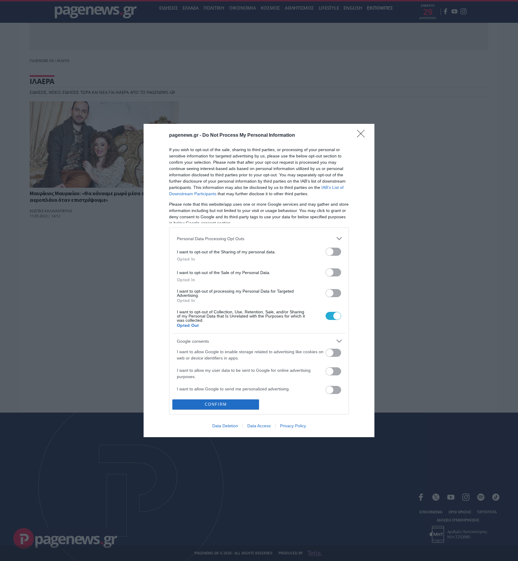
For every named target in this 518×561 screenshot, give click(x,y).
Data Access (259, 425)
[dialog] (259, 280)
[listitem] (259, 238)
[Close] (362, 135)
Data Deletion (225, 425)
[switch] (333, 252)
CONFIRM (216, 404)
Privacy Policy (293, 425)
